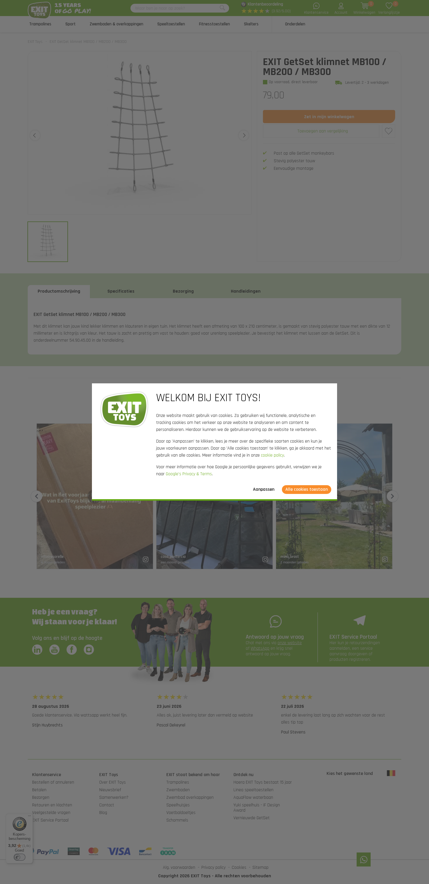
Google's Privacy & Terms (189, 474)
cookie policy (272, 455)
